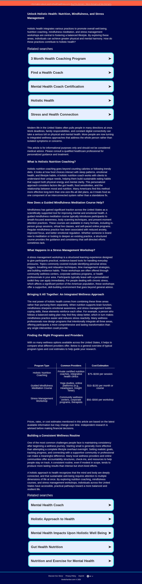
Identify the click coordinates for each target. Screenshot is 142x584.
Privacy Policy (71, 576)
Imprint (81, 576)
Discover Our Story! (55, 576)
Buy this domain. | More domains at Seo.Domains (91, 4)
